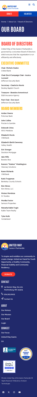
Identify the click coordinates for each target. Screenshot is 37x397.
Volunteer (28, 13)
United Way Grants (9, 336)
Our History (6, 310)
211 (2, 341)
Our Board (5, 318)
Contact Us (8, 298)
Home (3, 21)
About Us (12, 21)
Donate (9, 13)
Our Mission (6, 314)
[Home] (3, 2)
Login (3, 322)
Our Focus (5, 332)
